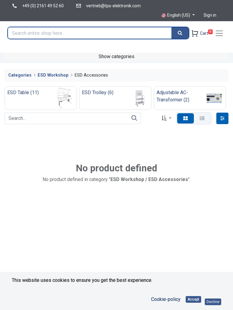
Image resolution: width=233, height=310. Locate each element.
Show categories (116, 56)
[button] (166, 118)
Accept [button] (193, 299)
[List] (202, 118)
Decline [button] (213, 302)
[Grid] (185, 118)
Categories (20, 75)
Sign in (210, 15)
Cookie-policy (166, 299)
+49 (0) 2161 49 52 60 (43, 5)
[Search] (180, 33)
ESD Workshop (53, 75)
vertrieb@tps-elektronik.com (113, 5)
